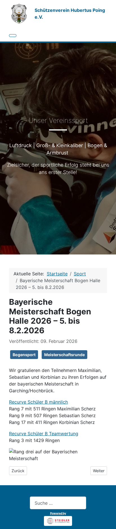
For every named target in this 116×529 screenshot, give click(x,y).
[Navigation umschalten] (12, 35)
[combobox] (58, 503)
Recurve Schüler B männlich (38, 402)
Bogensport (24, 354)
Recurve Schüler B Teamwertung (43, 433)
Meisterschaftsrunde (64, 354)
